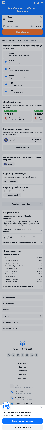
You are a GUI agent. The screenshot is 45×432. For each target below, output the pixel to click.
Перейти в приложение (22, 421)
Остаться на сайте (23, 427)
